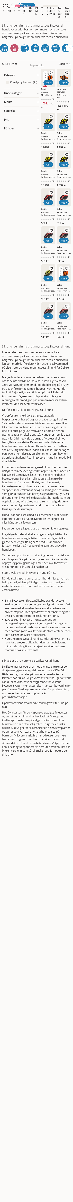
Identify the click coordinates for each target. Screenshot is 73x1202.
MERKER (48, 9)
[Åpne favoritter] (5, 6)
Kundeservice (52, 10)
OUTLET (42, 9)
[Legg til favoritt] (51, 73)
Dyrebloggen (67, 12)
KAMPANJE (36, 8)
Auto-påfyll (60, 12)
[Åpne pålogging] (13, 6)
